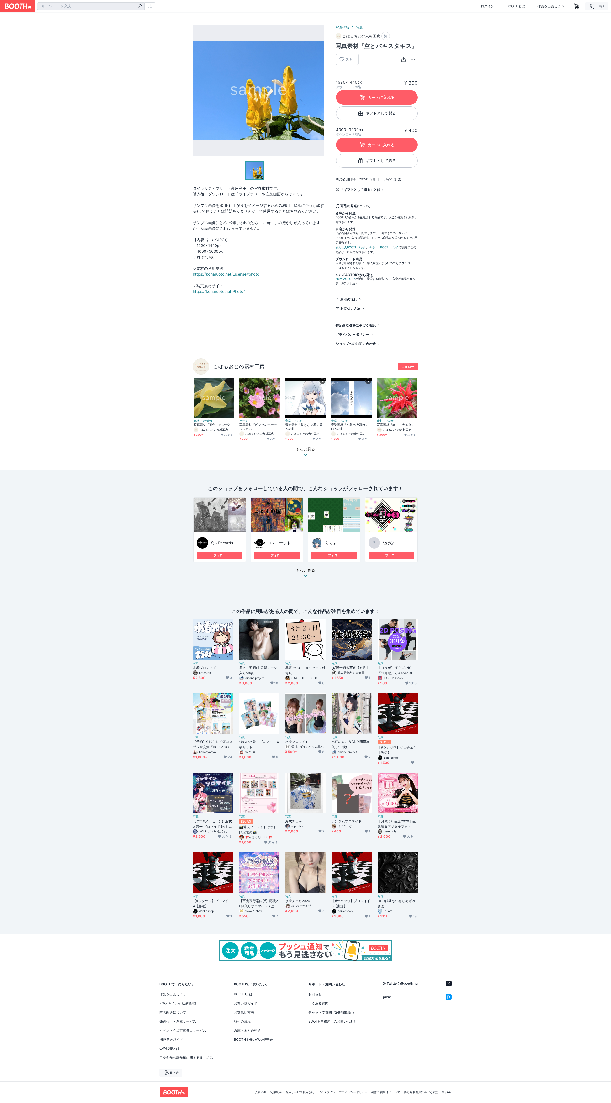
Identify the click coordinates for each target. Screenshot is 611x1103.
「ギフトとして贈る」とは (360, 190)
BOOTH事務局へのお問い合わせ (332, 1021)
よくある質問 (318, 1003)
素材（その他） (204, 420)
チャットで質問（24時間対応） (332, 1012)
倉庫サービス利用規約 (299, 1092)
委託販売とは (169, 1048)
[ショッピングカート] (576, 6)
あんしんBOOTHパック (351, 247)
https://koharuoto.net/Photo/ (219, 291)
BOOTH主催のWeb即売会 (253, 1039)
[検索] (140, 6)
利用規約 (276, 1092)
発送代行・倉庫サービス (177, 1021)
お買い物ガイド (245, 1003)
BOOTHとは (515, 6)
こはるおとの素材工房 (238, 366)
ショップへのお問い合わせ (356, 343)
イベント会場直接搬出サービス (182, 1030)
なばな (388, 542)
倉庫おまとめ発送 (247, 1030)
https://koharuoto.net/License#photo (226, 274)
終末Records (222, 542)
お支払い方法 (350, 308)
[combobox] (91, 6)
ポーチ (243, 420)
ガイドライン (326, 1092)
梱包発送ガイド (171, 1039)
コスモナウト (279, 542)
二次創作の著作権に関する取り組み (186, 1058)
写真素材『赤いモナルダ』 (395, 425)
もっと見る (305, 570)
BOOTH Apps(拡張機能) (177, 1003)
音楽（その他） (295, 420)
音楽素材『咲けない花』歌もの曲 (304, 427)
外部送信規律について (385, 1092)
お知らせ (315, 994)
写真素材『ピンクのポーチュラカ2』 (258, 427)
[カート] (385, 36)
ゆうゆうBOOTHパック (384, 247)
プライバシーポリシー (352, 334)
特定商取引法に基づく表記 (356, 325)
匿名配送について (172, 1012)
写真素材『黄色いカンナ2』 (213, 425)
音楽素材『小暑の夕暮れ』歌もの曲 (350, 427)
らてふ (331, 542)
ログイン (487, 6)
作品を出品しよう (550, 6)
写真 (359, 27)
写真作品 (342, 27)
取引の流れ (348, 299)
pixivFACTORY (345, 279)
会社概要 (260, 1092)
